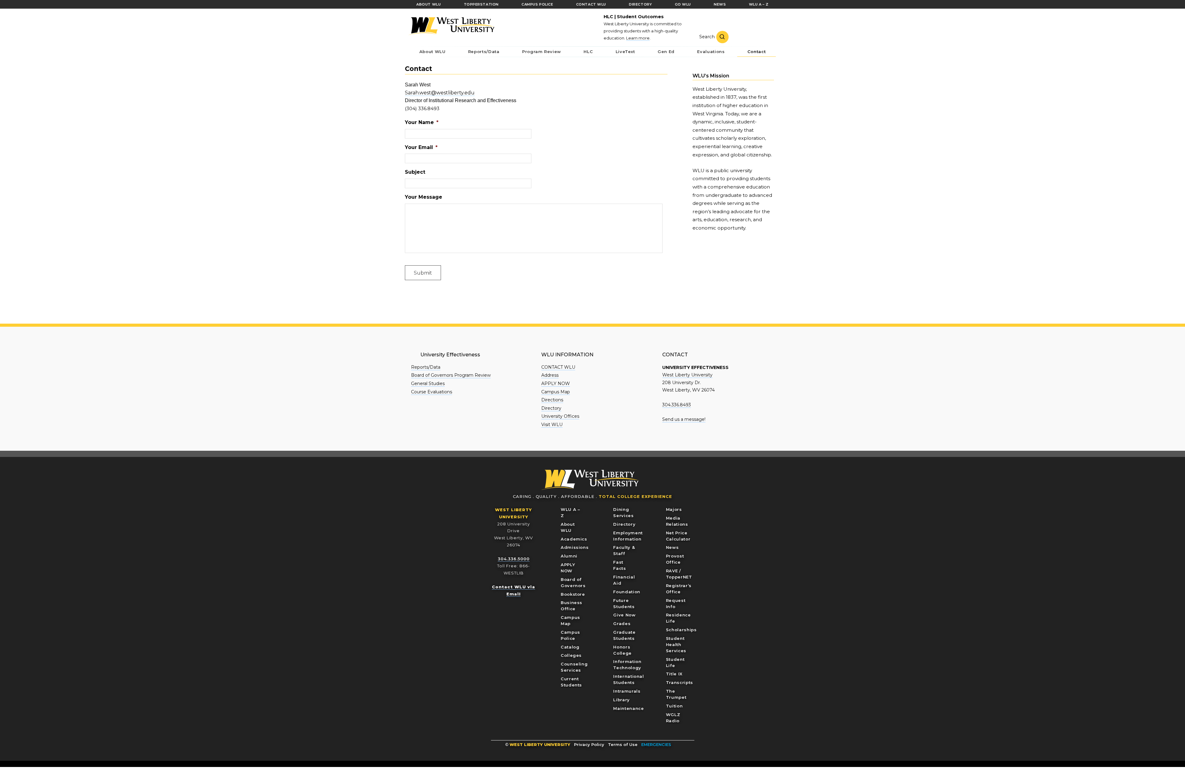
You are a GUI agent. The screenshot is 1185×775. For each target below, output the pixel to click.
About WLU (568, 527)
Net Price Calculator (678, 535)
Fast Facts (619, 565)
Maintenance (628, 708)
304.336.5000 (514, 558)
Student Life (675, 662)
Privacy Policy (589, 744)
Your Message (423, 197)
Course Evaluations (431, 392)
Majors (674, 509)
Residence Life (678, 618)
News (672, 547)
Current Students (571, 681)
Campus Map (555, 392)
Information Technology (627, 664)
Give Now (624, 614)
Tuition (674, 705)
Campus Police (570, 635)
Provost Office (675, 559)
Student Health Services (676, 644)
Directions (552, 400)
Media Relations (677, 521)
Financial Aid (624, 580)
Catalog (570, 646)
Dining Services (623, 512)
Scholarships (681, 629)
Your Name (422, 122)
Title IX (674, 673)
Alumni (569, 555)
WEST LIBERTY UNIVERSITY (539, 744)
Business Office (571, 605)
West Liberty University (451, 26)
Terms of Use (623, 744)
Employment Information (628, 535)
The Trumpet (676, 694)
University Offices (560, 416)
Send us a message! (683, 419)
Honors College (622, 650)
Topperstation (481, 4)
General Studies (428, 383)
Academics (574, 539)
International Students (628, 679)
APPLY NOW (555, 383)
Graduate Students (624, 635)
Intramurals (626, 691)
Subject (415, 172)
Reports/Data (425, 367)
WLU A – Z (570, 512)
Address (550, 375)
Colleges (571, 655)
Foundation (626, 591)
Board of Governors (573, 582)
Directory (551, 408)
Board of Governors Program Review (451, 375)
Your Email (421, 147)
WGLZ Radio (673, 717)
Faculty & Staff (624, 550)
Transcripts (679, 682)
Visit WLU (552, 424)
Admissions (575, 547)
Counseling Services (574, 667)
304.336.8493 (676, 405)
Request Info (676, 603)
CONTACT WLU (558, 367)
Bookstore (573, 594)
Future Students (623, 603)
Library (621, 699)
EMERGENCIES (656, 744)
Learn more (638, 37)
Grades (621, 623)
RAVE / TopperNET (679, 573)
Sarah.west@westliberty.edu (440, 93)
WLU (590, 480)
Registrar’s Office (679, 588)
